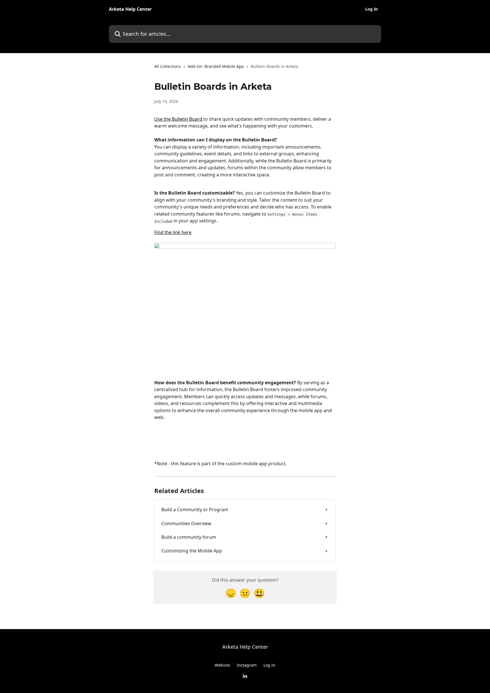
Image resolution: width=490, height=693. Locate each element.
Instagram (247, 665)
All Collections (167, 66)
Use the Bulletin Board (178, 119)
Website (222, 665)
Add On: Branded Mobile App (216, 66)
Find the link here (172, 232)
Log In (371, 9)
